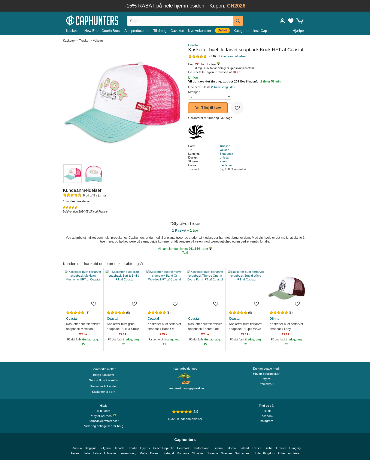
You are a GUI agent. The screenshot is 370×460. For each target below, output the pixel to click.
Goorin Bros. (111, 31)
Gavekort (177, 31)
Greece (281, 448)
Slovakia (197, 453)
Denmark (183, 448)
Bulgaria (105, 448)
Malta (143, 453)
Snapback (226, 153)
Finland (244, 448)
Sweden (226, 453)
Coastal (193, 45)
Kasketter (73, 31)
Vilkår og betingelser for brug (103, 426)
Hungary (295, 448)
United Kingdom (264, 453)
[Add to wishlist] (237, 107)
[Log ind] (282, 21)
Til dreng (160, 31)
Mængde (194, 92)
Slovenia (212, 453)
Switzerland (243, 453)
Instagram (266, 421)
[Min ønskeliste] (291, 21)
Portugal (168, 453)
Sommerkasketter (104, 369)
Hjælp (103, 405)
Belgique (91, 448)
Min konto (103, 410)
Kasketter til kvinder (103, 386)
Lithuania (110, 453)
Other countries (288, 453)
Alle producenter (136, 31)
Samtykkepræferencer (104, 421)
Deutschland (200, 448)
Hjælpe (298, 31)
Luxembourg (128, 453)
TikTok (266, 410)
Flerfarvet (226, 165)
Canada (119, 448)
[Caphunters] (103, 20)
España (217, 448)
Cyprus (145, 448)
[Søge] (238, 21)
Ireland (76, 453)
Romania (183, 453)
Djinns (274, 318)
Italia (87, 453)
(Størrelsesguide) (223, 87)
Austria (77, 448)
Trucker (84, 40)
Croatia (132, 448)
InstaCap (260, 31)
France (256, 448)
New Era (91, 31)
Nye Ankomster (199, 31)
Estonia (231, 448)
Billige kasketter (103, 374)
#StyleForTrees (102, 416)
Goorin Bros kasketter (103, 380)
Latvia (97, 453)
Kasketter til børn (103, 391)
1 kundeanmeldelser (232, 56)
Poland (155, 453)
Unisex (224, 157)
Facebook (266, 416)
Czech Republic (163, 448)
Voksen (98, 40)
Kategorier (241, 31)
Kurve (223, 161)
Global (268, 448)
